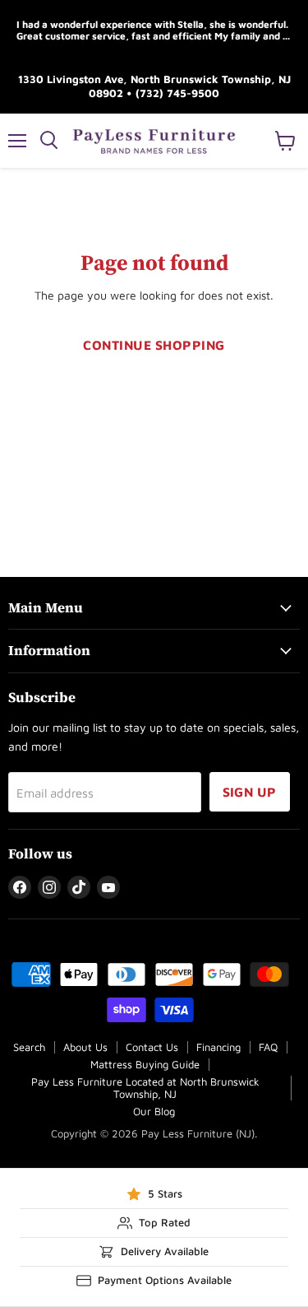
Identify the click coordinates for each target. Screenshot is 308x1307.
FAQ (268, 1047)
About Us (85, 1047)
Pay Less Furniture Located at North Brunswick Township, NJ (145, 1087)
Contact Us (152, 1047)
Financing (218, 1047)
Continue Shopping (153, 344)
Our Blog (154, 1111)
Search (29, 1047)
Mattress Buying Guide (145, 1064)
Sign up (250, 791)
